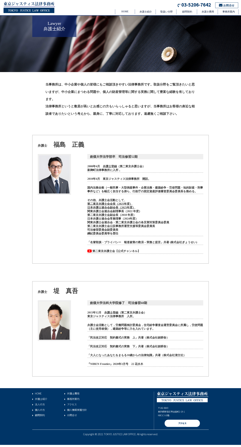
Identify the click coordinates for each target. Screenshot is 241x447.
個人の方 (40, 410)
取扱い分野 (166, 11)
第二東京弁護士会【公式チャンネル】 (116, 250)
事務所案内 (228, 11)
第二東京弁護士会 (98, 214)
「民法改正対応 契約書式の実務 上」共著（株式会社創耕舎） (128, 337)
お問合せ (228, 5)
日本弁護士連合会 (98, 218)
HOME (125, 11)
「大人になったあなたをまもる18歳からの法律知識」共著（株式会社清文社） (136, 355)
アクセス (72, 404)
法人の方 (40, 404)
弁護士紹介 (146, 11)
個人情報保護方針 (77, 410)
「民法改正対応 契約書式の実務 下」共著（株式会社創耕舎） (128, 346)
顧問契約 (187, 11)
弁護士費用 (208, 11)
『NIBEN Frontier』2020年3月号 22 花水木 (115, 363)
